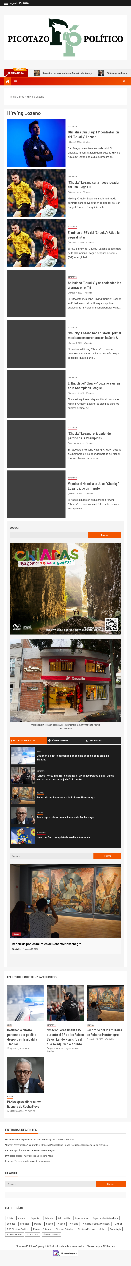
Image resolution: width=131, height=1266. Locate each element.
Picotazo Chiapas (42, 1229)
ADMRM (110, 1039)
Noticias (74, 1223)
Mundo (37, 1223)
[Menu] (15, 81)
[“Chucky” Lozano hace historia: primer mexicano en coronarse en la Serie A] (36, 344)
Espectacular (81, 1218)
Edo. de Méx (64, 1218)
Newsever (92, 1246)
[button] (15, 81)
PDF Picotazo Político (17, 1229)
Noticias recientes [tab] (24, 740)
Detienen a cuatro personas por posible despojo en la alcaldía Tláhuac (39, 1139)
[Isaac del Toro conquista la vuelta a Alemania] (23, 835)
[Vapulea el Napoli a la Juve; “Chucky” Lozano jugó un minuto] (36, 494)
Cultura (40, 793)
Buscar (14, 527)
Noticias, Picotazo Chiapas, (96, 1223)
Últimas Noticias (51, 1234)
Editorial (49, 1218)
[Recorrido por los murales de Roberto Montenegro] (23, 795)
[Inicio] (7, 81)
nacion (49, 1223)
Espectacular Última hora (105, 1218)
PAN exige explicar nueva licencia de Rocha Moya (102, 73)
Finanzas (24, 1223)
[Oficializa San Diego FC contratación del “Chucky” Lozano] (36, 143)
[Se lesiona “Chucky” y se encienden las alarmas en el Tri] (36, 293)
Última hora (33, 1234)
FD (29, 1048)
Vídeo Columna (14, 1234)
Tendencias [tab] (95, 740)
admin (88, 142)
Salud (102, 1229)
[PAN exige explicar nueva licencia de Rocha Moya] (23, 815)
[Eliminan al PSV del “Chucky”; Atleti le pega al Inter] (36, 243)
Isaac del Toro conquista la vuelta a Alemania (63, 837)
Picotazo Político (86, 1229)
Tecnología (115, 1229)
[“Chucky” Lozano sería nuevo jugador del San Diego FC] (36, 193)
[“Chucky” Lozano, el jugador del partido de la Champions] (36, 444)
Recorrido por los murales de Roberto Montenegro (38, 73)
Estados (11, 1223)
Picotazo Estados (64, 1229)
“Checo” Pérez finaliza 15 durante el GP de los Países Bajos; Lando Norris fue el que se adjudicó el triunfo (56, 1145)
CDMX (39, 751)
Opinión (119, 1223)
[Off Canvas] (6, 3)
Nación (40, 813)
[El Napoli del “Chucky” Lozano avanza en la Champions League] (36, 394)
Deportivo (72, 126)
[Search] (124, 81)
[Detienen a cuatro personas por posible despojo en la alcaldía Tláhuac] (23, 755)
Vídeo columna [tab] (59, 740)
